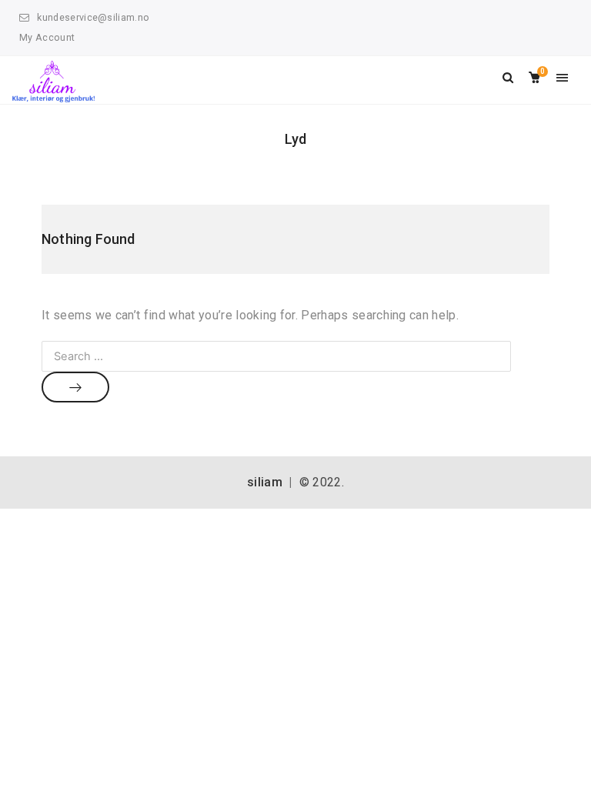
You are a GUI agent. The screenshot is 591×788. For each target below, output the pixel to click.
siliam (264, 482)
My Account (47, 37)
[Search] (75, 387)
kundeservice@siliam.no (93, 17)
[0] (534, 78)
